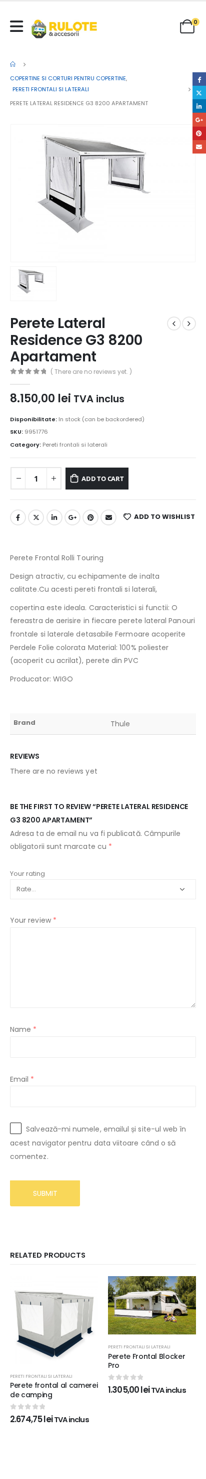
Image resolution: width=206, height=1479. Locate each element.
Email (108, 517)
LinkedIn (54, 517)
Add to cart (103, 478)
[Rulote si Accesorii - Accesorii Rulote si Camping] (64, 28)
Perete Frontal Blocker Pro (146, 1361)
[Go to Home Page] (13, 64)
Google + (72, 517)
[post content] (54, 1320)
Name (23, 1029)
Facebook (18, 517)
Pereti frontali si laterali (75, 445)
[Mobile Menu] (19, 26)
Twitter (36, 517)
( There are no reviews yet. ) (91, 371)
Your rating (27, 873)
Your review (33, 920)
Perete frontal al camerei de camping (54, 1390)
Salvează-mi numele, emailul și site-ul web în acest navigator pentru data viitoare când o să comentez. (98, 1142)
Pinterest (90, 517)
